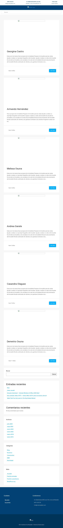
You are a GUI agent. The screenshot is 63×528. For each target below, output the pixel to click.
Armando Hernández (17, 109)
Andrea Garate (14, 226)
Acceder (9, 473)
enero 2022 (10, 431)
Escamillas (7, 502)
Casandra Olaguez (16, 284)
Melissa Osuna (14, 168)
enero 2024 (10, 429)
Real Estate (10, 460)
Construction (10, 455)
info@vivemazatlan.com (10, 3)
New (8, 388)
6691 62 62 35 (10, 1)
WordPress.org (11, 481)
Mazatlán (7, 500)
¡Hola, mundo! (11, 390)
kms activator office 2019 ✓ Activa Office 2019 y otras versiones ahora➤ (27, 395)
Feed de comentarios (13, 479)
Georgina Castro (15, 51)
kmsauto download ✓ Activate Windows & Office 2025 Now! (23, 393)
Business (9, 452)
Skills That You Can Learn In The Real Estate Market (21, 398)
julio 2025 (10, 424)
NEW (8, 458)
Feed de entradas (12, 476)
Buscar (8, 371)
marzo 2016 (10, 434)
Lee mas (52, 70)
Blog (8, 450)
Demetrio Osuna (15, 341)
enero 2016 (10, 437)
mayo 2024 (10, 426)
